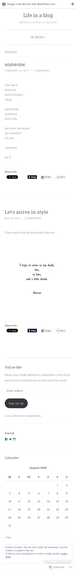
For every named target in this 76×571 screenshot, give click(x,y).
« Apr (8, 537)
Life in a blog (38, 15)
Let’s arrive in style (26, 212)
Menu (40, 37)
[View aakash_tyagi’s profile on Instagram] (14, 439)
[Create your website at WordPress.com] (38, 4)
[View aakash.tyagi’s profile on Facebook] (6, 439)
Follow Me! (13, 367)
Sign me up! (16, 403)
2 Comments (41, 70)
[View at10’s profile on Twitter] (10, 439)
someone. (15, 64)
